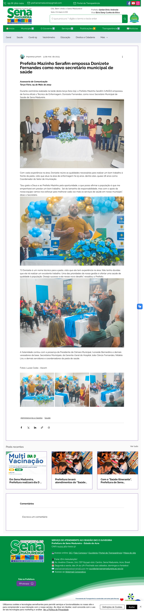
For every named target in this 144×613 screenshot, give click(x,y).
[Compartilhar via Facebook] (21, 427)
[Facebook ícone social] (129, 3)
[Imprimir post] (49, 427)
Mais (103, 37)
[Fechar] (140, 607)
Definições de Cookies (112, 607)
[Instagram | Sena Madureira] (138, 3)
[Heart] (122, 600)
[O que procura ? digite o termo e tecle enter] (125, 19)
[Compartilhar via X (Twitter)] (28, 427)
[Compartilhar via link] (42, 427)
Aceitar (132, 607)
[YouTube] (133, 3)
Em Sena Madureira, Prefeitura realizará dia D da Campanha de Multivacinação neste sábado (26, 481)
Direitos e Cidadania (85, 37)
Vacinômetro (49, 37)
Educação (65, 37)
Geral (8, 37)
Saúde (20, 37)
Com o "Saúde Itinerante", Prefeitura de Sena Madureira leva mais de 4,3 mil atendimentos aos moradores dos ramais (117, 481)
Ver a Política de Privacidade (56, 609)
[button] (27, 28)
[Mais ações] (122, 56)
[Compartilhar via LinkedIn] (35, 427)
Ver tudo (134, 446)
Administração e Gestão (31, 418)
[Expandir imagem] (37, 390)
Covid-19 (33, 37)
